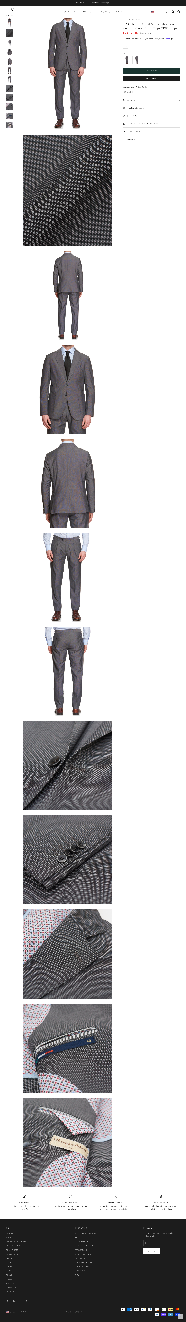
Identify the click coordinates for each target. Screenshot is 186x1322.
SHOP (66, 12)
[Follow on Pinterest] (20, 1300)
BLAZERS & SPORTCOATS (16, 1241)
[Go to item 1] (9, 22)
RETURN (118, 12)
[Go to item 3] (9, 43)
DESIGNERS (105, 12)
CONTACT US (80, 1271)
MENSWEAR (11, 1233)
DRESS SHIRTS (12, 1250)
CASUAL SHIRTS (12, 1254)
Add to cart (151, 71)
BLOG (77, 1275)
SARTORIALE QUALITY (84, 1254)
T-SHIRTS (10, 1283)
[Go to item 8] (9, 88)
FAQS (77, 1237)
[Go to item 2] (9, 33)
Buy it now (151, 78)
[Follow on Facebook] (7, 1300)
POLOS (9, 1275)
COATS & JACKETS (13, 1246)
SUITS (8, 1237)
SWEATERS (10, 1266)
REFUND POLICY (81, 1241)
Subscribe (151, 1251)
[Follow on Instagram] (14, 1300)
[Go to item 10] (9, 106)
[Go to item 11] (9, 115)
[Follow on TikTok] (27, 1300)
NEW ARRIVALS (89, 12)
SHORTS (9, 1279)
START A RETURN (82, 1266)
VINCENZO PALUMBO (131, 20)
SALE (76, 12)
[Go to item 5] (9, 61)
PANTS (9, 1258)
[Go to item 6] (9, 70)
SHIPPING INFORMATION (85, 1233)
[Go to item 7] (9, 79)
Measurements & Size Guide (135, 87)
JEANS (8, 1262)
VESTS (8, 1271)
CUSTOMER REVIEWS (83, 1262)
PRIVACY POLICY (81, 1250)
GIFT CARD (10, 1292)
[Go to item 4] (9, 52)
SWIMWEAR (11, 1287)
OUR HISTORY (80, 1258)
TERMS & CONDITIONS (84, 1246)
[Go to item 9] (9, 97)
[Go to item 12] (9, 124)
